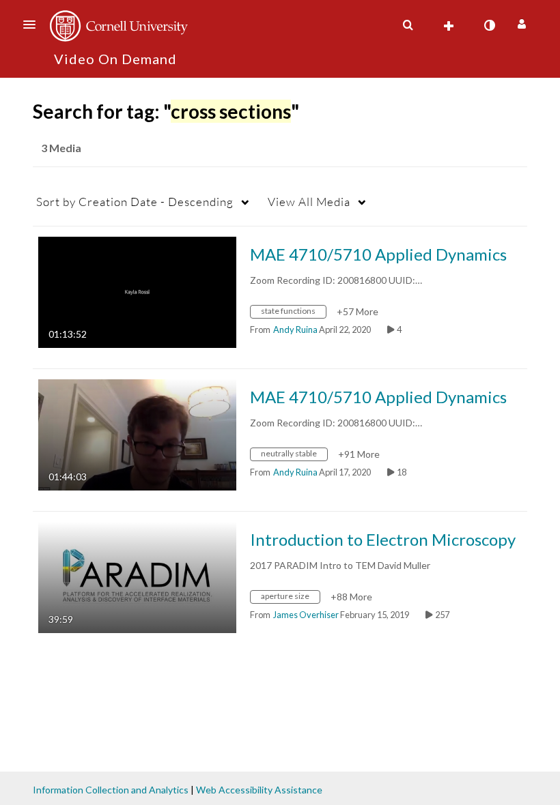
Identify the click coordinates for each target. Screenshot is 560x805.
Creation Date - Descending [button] (135, 201)
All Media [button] (309, 201)
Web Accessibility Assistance (259, 789)
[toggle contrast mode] (489, 25)
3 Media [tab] (61, 147)
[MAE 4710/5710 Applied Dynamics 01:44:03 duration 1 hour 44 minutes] (137, 433)
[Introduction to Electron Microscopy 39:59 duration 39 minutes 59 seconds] (137, 576)
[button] (33, 24)
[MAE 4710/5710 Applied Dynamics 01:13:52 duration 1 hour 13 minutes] (137, 291)
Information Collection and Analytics (110, 789)
